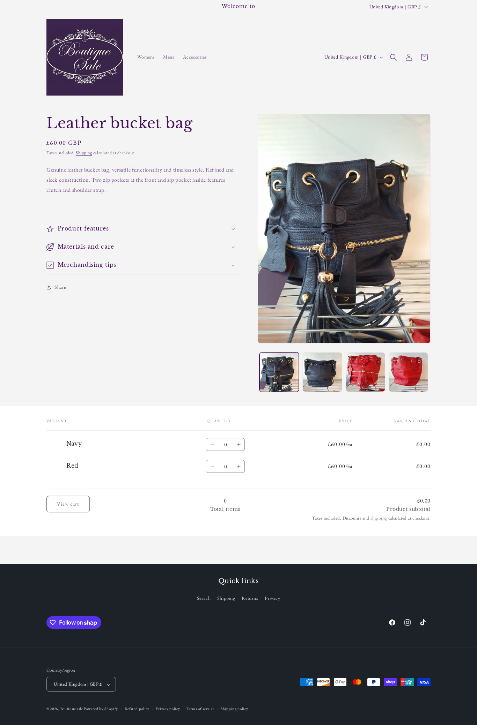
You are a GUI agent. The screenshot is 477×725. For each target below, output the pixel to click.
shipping (378, 518)
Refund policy (137, 709)
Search (204, 598)
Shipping (84, 153)
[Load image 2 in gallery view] (322, 372)
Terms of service (200, 709)
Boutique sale (72, 709)
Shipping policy (234, 709)
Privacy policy (168, 709)
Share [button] (60, 287)
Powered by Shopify (101, 709)
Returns (250, 598)
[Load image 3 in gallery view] (365, 372)
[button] (393, 57)
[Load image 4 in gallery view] (408, 372)
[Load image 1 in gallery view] (279, 372)
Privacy (272, 598)
